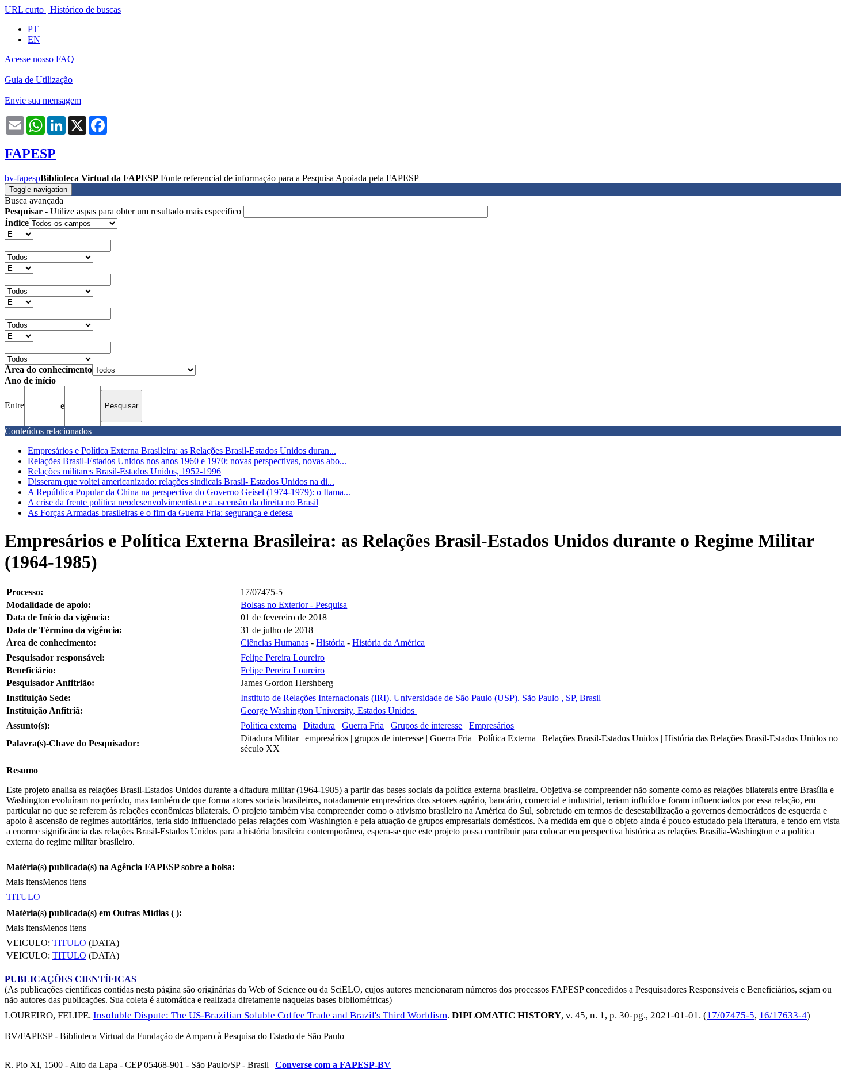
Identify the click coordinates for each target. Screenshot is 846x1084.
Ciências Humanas (274, 643)
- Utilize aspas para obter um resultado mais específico (124, 211)
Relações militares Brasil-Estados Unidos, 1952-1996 (124, 471)
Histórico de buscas (85, 9)
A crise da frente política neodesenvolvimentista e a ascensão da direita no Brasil (173, 502)
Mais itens (24, 882)
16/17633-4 (783, 1015)
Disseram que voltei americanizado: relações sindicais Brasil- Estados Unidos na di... (181, 482)
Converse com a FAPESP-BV (333, 1065)
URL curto (24, 9)
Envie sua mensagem (43, 100)
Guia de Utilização (39, 80)
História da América (388, 643)
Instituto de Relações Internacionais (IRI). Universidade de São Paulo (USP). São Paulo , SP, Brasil (421, 698)
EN (34, 39)
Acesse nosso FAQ (39, 59)
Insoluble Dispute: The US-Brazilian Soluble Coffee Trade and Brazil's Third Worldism (270, 1015)
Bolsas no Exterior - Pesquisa (294, 605)
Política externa (268, 725)
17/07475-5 (730, 1015)
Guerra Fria (363, 725)
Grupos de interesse (426, 725)
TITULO (23, 897)
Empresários (491, 725)
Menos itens (64, 882)
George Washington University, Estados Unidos (329, 710)
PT (33, 29)
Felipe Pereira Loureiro (283, 657)
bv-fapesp (22, 178)
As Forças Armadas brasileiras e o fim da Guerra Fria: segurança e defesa (160, 513)
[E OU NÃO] (19, 234)
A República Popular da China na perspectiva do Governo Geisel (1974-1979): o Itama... (189, 492)
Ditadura (319, 725)
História (330, 643)
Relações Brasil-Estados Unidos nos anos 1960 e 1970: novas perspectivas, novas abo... (187, 461)
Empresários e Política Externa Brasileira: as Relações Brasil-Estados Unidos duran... (182, 450)
